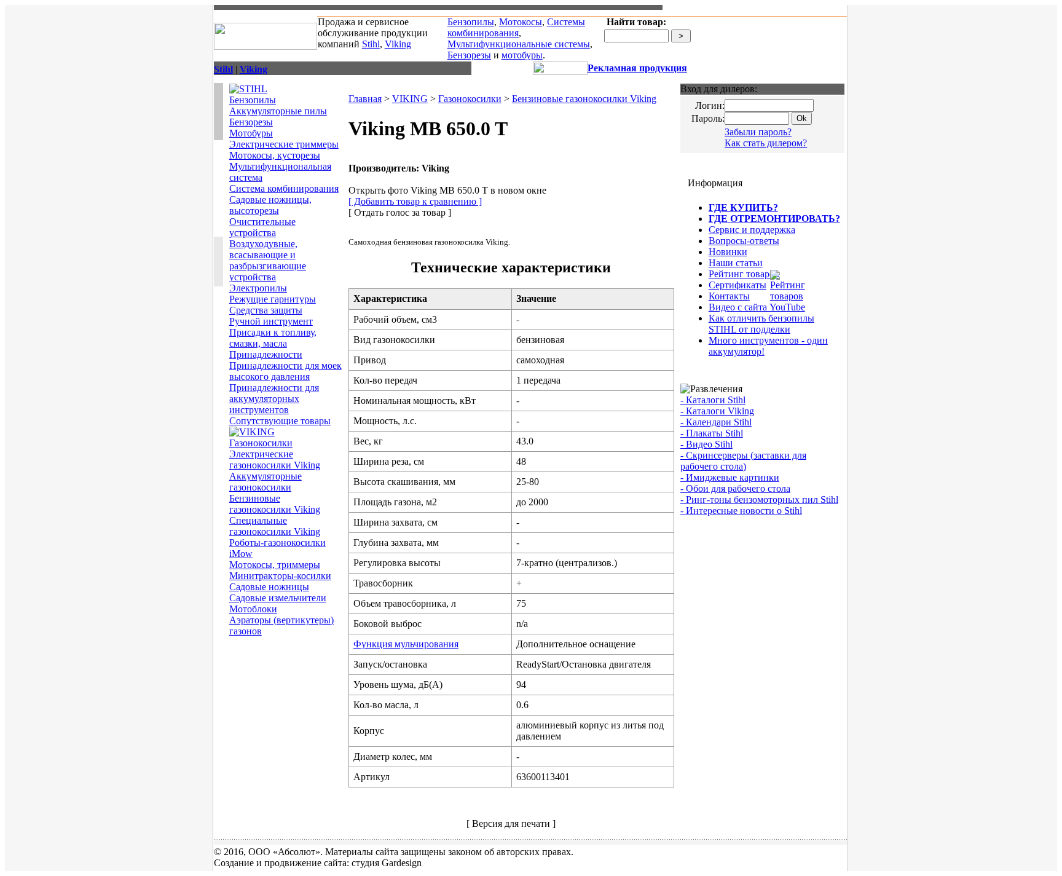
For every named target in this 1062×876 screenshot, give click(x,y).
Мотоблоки (253, 609)
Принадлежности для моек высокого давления (285, 371)
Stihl (371, 44)
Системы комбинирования (516, 27)
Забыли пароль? (758, 132)
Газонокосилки (261, 443)
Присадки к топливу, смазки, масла (273, 338)
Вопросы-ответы (744, 240)
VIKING (410, 98)
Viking (398, 44)
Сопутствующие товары (280, 421)
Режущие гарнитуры (272, 299)
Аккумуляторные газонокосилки (265, 481)
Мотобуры (251, 133)
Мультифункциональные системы (518, 44)
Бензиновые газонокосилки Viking (274, 504)
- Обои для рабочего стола (735, 488)
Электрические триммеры (284, 144)
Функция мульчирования (405, 644)
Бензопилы (470, 22)
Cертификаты (737, 285)
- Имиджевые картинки (729, 477)
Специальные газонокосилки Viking (274, 526)
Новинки (728, 252)
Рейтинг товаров (744, 274)
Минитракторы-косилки (280, 575)
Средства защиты (265, 310)
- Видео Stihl (706, 444)
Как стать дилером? (766, 143)
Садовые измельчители (277, 598)
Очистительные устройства (262, 227)
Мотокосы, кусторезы (274, 155)
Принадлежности (265, 354)
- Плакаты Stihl (711, 433)
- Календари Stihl (716, 422)
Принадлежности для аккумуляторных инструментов (274, 398)
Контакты (729, 296)
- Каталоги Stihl (712, 400)
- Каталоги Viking (717, 411)
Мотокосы (520, 22)
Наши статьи (736, 263)
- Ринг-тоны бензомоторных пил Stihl (759, 499)
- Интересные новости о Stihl (741, 510)
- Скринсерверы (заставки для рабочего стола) (743, 461)
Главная (365, 98)
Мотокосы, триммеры (274, 564)
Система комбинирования (284, 188)
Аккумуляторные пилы (278, 111)
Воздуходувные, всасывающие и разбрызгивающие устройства (267, 260)
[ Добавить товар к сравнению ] (415, 201)
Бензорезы (469, 55)
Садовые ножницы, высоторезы (270, 205)
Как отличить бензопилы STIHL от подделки (761, 323)
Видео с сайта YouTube (757, 307)
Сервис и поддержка (752, 229)
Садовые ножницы (269, 587)
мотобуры (522, 55)
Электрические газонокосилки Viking (274, 459)
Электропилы (258, 288)
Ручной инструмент (271, 321)
